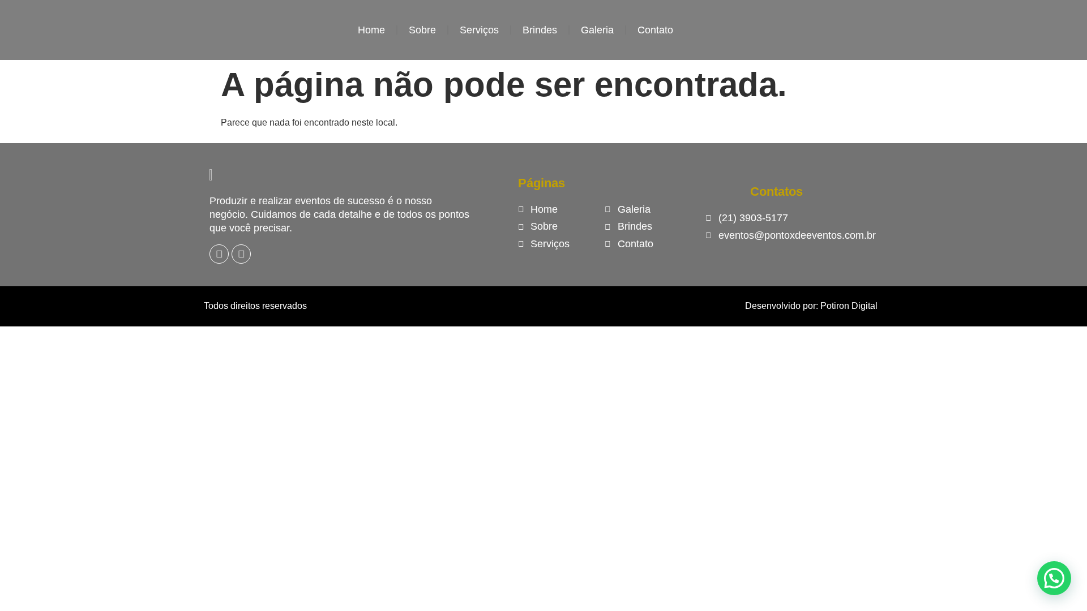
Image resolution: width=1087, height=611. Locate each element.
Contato (655, 30)
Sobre (422, 30)
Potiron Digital (849, 306)
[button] (1054, 578)
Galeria (597, 30)
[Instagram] (241, 254)
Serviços (479, 30)
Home (371, 30)
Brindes (540, 30)
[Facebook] (219, 254)
